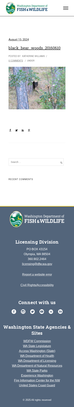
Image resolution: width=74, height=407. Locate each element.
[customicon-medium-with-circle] (52, 312)
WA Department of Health (37, 355)
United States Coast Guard (37, 385)
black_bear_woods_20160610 (35, 47)
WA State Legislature (37, 346)
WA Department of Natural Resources (37, 365)
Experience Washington (37, 375)
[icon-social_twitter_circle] (33, 311)
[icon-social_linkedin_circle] (60, 311)
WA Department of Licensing (37, 360)
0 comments (16, 60)
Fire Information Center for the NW (37, 380)
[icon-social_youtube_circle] (42, 311)
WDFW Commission (37, 341)
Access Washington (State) (37, 351)
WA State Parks (37, 370)
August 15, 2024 (19, 39)
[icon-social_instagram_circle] (24, 311)
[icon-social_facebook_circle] (15, 311)
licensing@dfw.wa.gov (37, 264)
